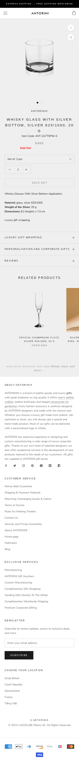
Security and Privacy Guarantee (23, 524)
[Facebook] (6, 465)
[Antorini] (40, 13)
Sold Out (39, 182)
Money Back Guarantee (18, 486)
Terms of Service (14, 505)
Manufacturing (13, 570)
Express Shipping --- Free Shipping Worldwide (39, 4)
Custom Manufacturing (18, 582)
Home (9, 366)
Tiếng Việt (11, 703)
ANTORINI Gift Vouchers (19, 576)
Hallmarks (11, 543)
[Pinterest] (32, 465)
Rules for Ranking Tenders (20, 511)
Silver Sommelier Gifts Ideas (32, 366)
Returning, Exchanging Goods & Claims (28, 499)
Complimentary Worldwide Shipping (26, 601)
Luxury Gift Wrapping (23, 237)
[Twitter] (14, 465)
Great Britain (12, 678)
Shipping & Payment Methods (22, 492)
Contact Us (11, 518)
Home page (11, 536)
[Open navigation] (5, 13)
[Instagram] (23, 465)
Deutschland (12, 691)
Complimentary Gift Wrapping (22, 589)
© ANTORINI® (39, 720)
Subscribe (19, 655)
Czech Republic (13, 684)
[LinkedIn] (50, 465)
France (8, 697)
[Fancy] (59, 465)
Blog (7, 549)
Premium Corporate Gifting (21, 608)
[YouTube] (41, 465)
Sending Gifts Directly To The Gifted (26, 595)
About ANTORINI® (16, 530)
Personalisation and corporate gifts (37, 249)
